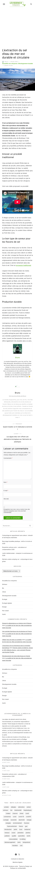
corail (27, 813)
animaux (5, 810)
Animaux (4, 584)
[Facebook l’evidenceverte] (16, 854)
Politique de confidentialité (18, 868)
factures (26, 823)
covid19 (28, 816)
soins (19, 842)
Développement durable (25, 63)
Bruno (6, 61)
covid (14, 816)
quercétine (21, 836)
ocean (13, 832)
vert (21, 845)
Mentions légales (17, 862)
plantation (20, 832)
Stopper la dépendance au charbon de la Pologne (16, 623)
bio (11, 810)
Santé (4, 614)
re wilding (22, 839)
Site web (6, 499)
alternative (21, 807)
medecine (27, 829)
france (21, 826)
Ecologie (4, 599)
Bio (3, 588)
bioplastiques (28, 810)
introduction (7, 829)
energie (29, 820)
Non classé (5, 610)
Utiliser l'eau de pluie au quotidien (12, 639)
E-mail (6, 490)
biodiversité (18, 810)
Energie (4, 607)
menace (7, 832)
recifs (28, 836)
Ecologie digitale (7, 603)
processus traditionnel (23, 265)
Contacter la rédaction (17, 859)
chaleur (8, 813)
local (20, 829)
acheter (6, 807)
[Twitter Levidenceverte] (19, 854)
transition (15, 845)
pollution (7, 836)
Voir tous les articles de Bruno (17, 396)
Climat (4, 592)
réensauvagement (10, 842)
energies (8, 823)
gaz (26, 826)
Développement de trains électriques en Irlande (16, 656)
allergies (13, 807)
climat (21, 813)
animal (29, 807)
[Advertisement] (17, 28)
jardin (15, 829)
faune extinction (12, 826)
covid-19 (21, 816)
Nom (5, 482)
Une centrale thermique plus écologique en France (17, 631)
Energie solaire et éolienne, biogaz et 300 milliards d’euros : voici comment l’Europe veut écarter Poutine (17, 650)
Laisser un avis (8, 65)
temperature (26, 842)
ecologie (6, 820)
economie (13, 820)
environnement (17, 823)
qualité (14, 836)
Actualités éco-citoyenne (10, 63)
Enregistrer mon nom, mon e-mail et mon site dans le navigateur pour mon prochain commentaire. (17, 510)
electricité (21, 820)
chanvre (15, 813)
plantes (28, 832)
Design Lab (28, 866)
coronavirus (7, 816)
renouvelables (13, 839)
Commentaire (8, 458)
